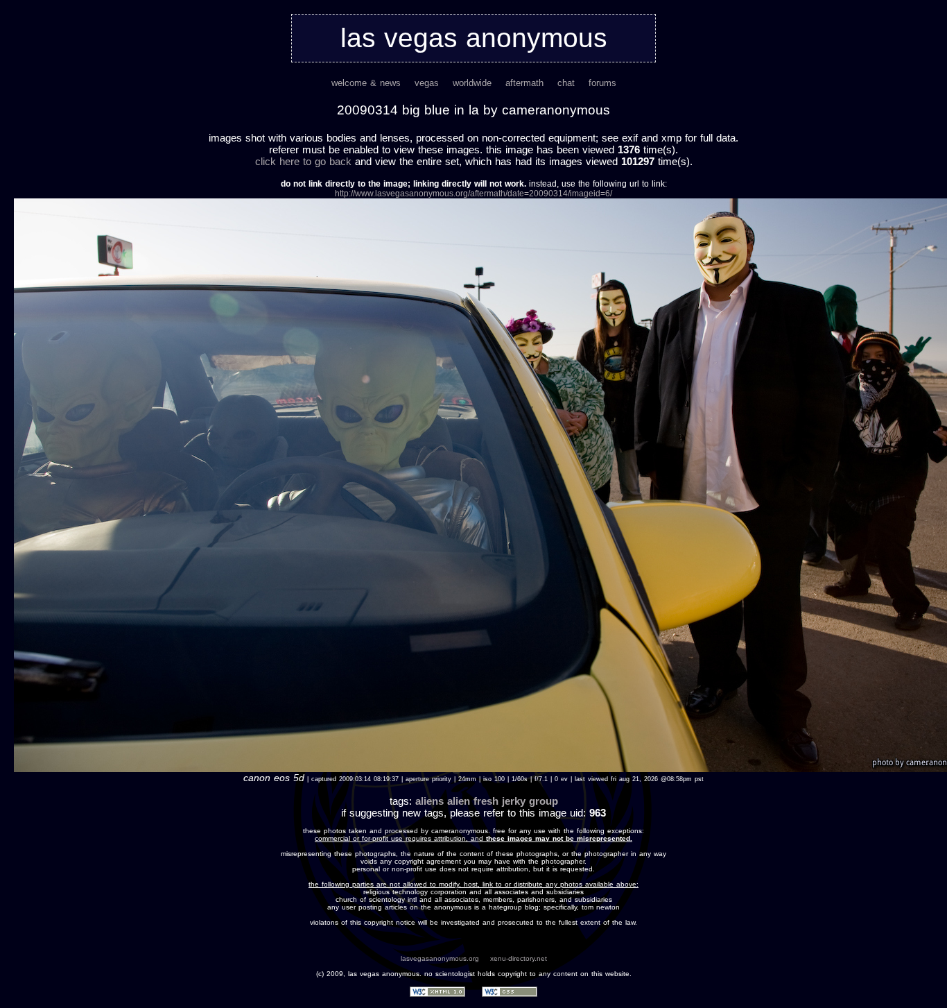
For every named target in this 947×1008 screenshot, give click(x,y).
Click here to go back (303, 161)
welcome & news (366, 83)
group (543, 801)
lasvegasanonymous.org (440, 958)
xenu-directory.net (518, 958)
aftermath (524, 83)
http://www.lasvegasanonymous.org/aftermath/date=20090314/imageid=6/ (473, 193)
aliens (429, 801)
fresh (486, 801)
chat (566, 83)
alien (458, 801)
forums (602, 83)
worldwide (472, 83)
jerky (513, 801)
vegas (427, 83)
